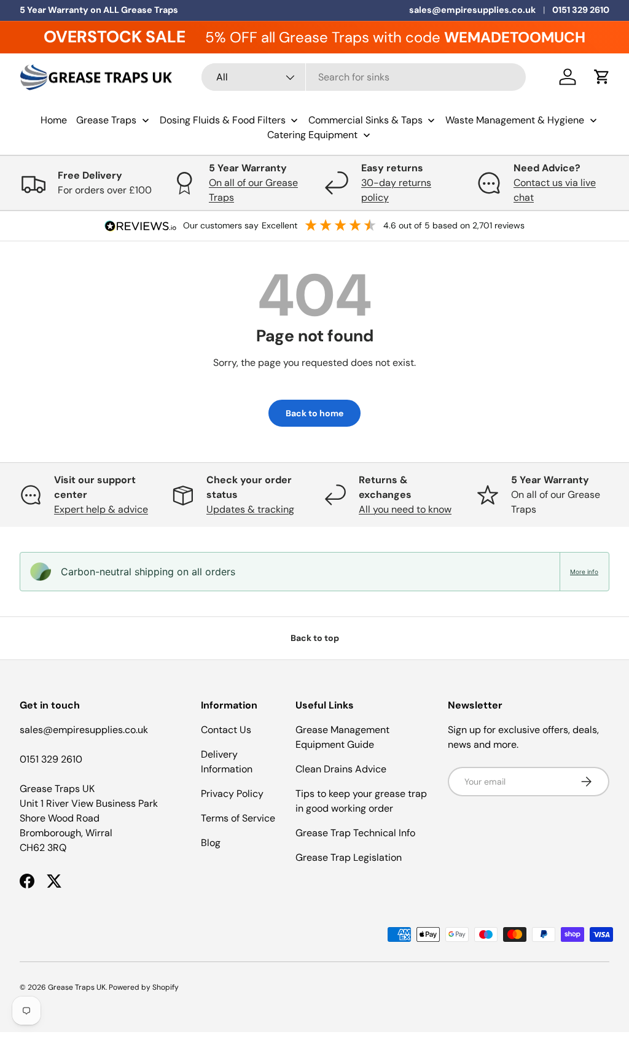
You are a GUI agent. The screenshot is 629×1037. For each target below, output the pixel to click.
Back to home (314, 413)
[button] (601, 76)
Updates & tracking (250, 509)
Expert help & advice (101, 509)
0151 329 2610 (580, 9)
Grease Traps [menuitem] (106, 120)
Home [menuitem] (54, 120)
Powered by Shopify (144, 987)
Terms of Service (238, 818)
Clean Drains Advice (340, 769)
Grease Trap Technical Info (355, 832)
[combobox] (363, 77)
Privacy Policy (232, 793)
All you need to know (405, 509)
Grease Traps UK (77, 987)
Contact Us (226, 729)
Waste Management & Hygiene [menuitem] (514, 120)
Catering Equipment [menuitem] (312, 134)
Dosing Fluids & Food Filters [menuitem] (223, 120)
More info (584, 571)
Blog (211, 842)
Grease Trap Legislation (348, 857)
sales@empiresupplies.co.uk (472, 9)
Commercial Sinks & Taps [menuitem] (365, 120)
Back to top (315, 637)
